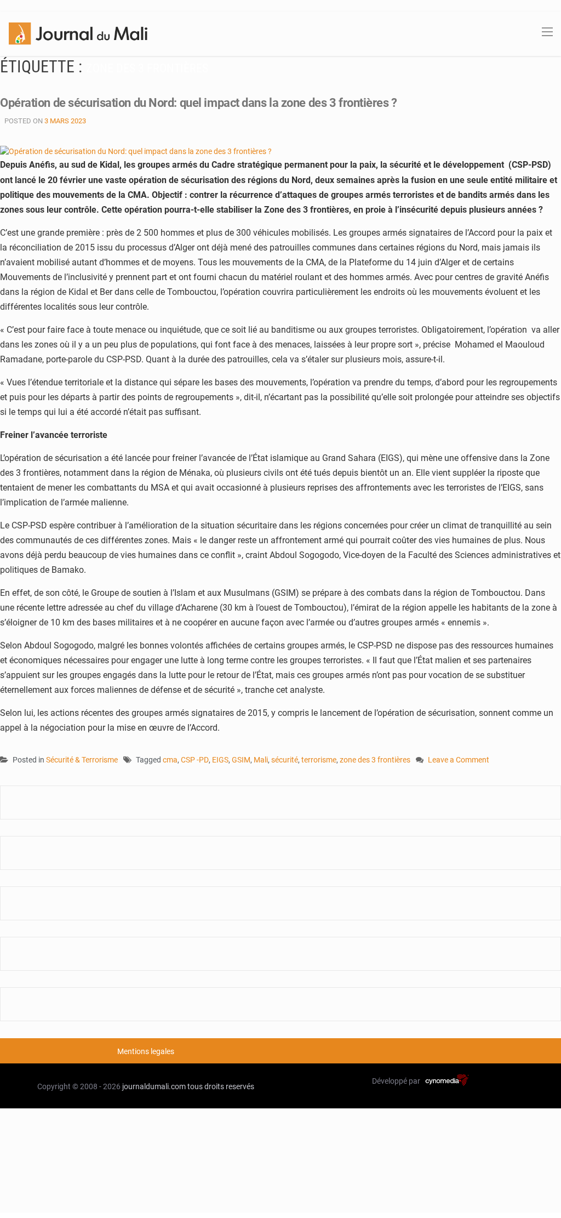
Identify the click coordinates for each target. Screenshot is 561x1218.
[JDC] (78, 33)
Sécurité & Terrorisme (82, 759)
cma (170, 759)
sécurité (284, 759)
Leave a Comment (458, 760)
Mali (261, 759)
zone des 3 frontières (375, 759)
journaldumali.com (154, 1086)
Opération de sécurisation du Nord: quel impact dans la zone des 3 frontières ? (198, 103)
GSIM (241, 759)
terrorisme (318, 759)
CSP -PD (195, 759)
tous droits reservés (220, 1086)
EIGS (220, 759)
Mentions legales (145, 1051)
